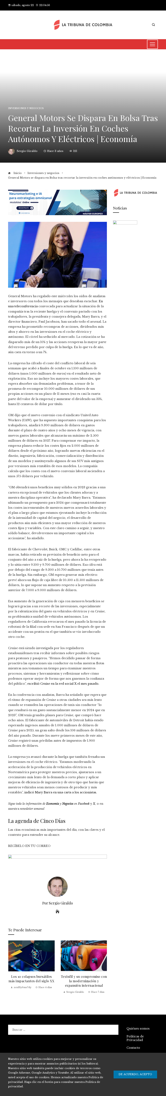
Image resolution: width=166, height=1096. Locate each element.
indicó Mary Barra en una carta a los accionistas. (60, 792)
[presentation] (12, 969)
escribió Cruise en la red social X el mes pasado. (63, 683)
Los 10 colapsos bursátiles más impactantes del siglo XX (31, 978)
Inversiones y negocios (26, 108)
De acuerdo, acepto (135, 1074)
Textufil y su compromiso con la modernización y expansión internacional (84, 981)
